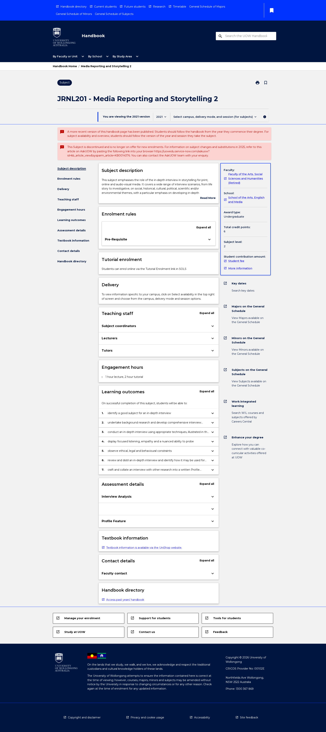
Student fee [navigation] (236, 261)
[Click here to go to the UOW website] (64, 38)
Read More (208, 198)
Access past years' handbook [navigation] (125, 599)
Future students (134, 6)
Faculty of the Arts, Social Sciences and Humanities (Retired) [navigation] (245, 178)
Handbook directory (73, 6)
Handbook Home (65, 66)
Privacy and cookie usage (147, 717)
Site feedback (249, 717)
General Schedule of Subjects (114, 14)
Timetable (179, 6)
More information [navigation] (240, 268)
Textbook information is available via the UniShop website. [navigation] (144, 547)
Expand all (203, 227)
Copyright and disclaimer (84, 717)
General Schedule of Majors (207, 6)
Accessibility (202, 717)
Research (159, 6)
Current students (105, 6)
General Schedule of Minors (74, 14)
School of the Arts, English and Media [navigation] (246, 200)
